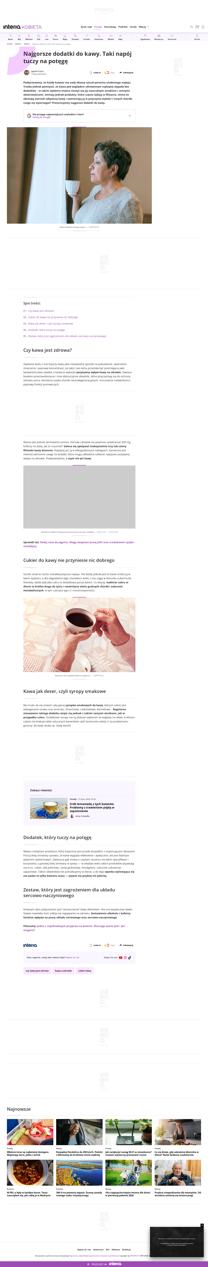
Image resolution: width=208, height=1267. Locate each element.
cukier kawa (84, 970)
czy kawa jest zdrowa (37, 970)
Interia (9, 44)
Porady (27, 44)
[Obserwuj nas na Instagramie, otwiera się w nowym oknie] (125, 957)
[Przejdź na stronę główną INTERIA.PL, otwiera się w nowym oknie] (12, 27)
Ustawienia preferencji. (109, 1256)
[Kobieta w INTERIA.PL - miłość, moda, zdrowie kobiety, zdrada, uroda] (32, 27)
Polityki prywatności (91, 1256)
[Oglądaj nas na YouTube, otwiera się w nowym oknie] (120, 957)
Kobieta (18, 44)
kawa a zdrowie (63, 970)
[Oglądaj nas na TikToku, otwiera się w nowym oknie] (129, 957)
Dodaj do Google (57, 117)
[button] (110, 26)
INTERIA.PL (134, 1256)
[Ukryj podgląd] (202, 1225)
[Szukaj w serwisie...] (191, 26)
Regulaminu (74, 1256)
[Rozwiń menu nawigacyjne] (203, 26)
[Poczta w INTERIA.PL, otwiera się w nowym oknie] (197, 26)
